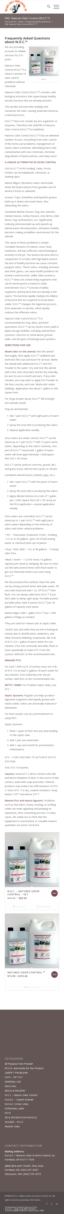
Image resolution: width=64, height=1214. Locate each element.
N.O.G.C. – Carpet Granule (19, 1099)
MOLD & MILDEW (15, 1090)
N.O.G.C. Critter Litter (17, 1104)
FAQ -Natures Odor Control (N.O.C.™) (27, 18)
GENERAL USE (13, 1081)
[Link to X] (51, 1203)
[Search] (47, 6)
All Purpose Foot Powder (19, 1063)
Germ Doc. (11, 1086)
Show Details (45, 906)
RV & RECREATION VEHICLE (21, 1117)
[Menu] (54, 6)
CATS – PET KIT (14, 1077)
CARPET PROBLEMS (16, 1072)
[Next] (54, 895)
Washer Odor (12, 1126)
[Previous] (10, 895)
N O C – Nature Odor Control (21, 1095)
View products (33, 987)
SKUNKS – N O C (14, 1121)
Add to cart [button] (20, 906)
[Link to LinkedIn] (56, 1203)
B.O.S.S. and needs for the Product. (24, 1068)
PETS (8, 1113)
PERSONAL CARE (14, 1108)
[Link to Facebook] (46, 1203)
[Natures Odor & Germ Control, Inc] (26, 6)
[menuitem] (47, 6)
